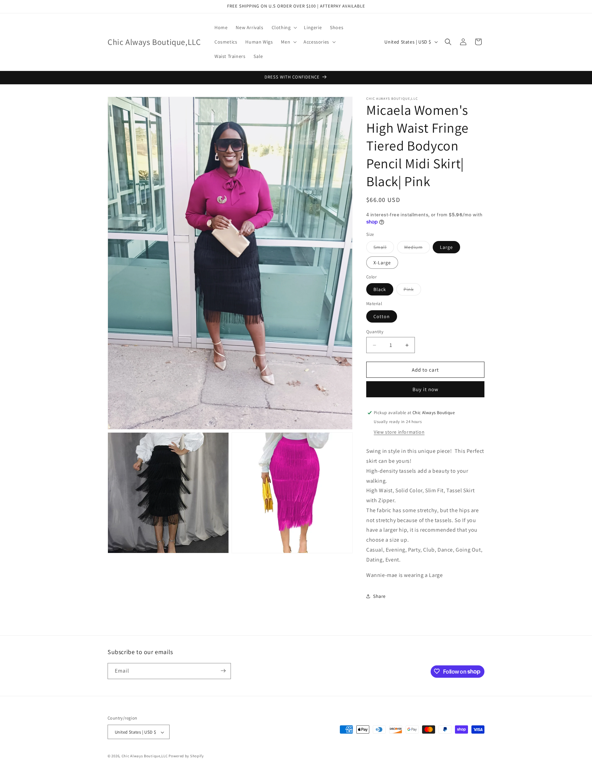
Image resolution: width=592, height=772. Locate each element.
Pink (412, 290)
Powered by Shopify (186, 756)
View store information (399, 432)
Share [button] (379, 596)
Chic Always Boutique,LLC (145, 756)
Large (446, 247)
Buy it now (425, 389)
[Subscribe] (223, 671)
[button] (284, 27)
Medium (417, 248)
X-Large (382, 263)
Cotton (381, 316)
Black (379, 289)
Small (383, 248)
